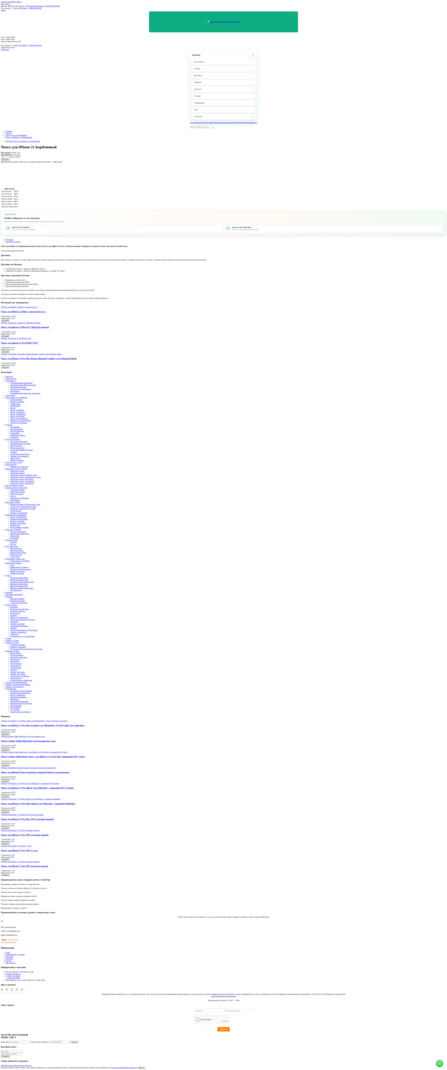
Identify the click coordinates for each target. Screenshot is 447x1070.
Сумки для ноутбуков (18, 603)
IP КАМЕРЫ (15, 708)
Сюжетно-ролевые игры (20, 454)
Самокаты (14, 622)
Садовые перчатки (17, 645)
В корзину (5, 160)
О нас (8, 952)
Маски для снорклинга (19, 618)
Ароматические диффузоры (21, 680)
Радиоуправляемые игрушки (21, 450)
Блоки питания (16, 400)
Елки (12, 565)
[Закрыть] (295, 15)
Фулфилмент (199, 103)
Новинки (9, 377)
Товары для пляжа (17, 624)
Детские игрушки (13, 439)
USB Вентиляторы (17, 435)
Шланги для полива (18, 647)
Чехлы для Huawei (17, 412)
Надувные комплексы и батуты (22, 620)
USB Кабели (15, 406)
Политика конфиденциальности (223, 996)
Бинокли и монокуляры (19, 609)
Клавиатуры (15, 525)
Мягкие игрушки (17, 460)
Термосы (13, 670)
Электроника (11, 689)
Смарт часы (15, 557)
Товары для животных (14, 687)
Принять (141, 1068)
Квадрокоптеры (16, 429)
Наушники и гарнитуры (15, 559)
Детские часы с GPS (14, 462)
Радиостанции (16, 706)
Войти (3, 10)
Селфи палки (15, 404)
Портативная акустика (19, 701)
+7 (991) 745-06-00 (19, 8)
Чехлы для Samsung (18, 414)
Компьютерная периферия (16, 515)
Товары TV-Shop (12, 641)
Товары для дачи (12, 643)
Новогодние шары (17, 571)
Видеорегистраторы (18, 387)
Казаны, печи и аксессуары (16, 488)
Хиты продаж (11, 379)
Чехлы (12, 408)
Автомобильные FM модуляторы (23, 385)
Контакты (198, 89)
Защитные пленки (17, 473)
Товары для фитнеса (18, 632)
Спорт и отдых (11, 605)
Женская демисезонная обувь (21, 588)
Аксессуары (10, 395)
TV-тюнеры (15, 710)
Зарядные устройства (18, 423)
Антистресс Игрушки (18, 442)
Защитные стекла (17, 471)
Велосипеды (15, 613)
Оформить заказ (7, 1066)
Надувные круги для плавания (22, 636)
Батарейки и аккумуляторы (21, 691)
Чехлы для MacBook (18, 517)
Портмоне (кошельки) (14, 594)
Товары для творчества (19, 456)
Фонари (13, 628)
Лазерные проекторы (18, 657)
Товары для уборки (17, 674)
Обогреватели (15, 678)
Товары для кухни (17, 672)
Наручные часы (12, 546)
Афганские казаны (17, 492)
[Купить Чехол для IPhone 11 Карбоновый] (23, 141)
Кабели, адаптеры (17, 521)
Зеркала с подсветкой (18, 513)
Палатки (13, 542)
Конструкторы (16, 446)
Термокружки (15, 668)
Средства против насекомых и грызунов (26, 649)
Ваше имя (5, 1042)
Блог (196, 109)
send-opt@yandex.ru (37, 6)
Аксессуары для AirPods (19, 561)
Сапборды (14, 634)
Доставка (198, 75)
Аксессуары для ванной (19, 676)
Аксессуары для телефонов (16, 135)
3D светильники (16, 655)
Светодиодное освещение (20, 712)
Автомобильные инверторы (21, 383)
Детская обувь (15, 590)
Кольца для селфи (17, 402)
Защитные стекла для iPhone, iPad (23, 475)
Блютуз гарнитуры (17, 695)
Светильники (15, 666)
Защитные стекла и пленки (16, 469)
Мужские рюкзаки (17, 601)
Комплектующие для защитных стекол (25, 477)
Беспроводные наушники (20, 693)
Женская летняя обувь (19, 584)
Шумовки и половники (19, 498)
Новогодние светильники (20, 569)
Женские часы (16, 548)
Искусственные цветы (14, 486)
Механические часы (18, 553)
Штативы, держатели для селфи (23, 509)
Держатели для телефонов (20, 389)
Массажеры (14, 536)
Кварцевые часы (16, 550)
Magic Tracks (15, 458)
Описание (10, 240)
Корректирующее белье (19, 534)
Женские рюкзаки (17, 599)
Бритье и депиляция (18, 532)
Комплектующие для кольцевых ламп (25, 504)
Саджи (13, 496)
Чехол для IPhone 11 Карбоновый (19, 137)
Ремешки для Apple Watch (20, 421)
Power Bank (14, 433)
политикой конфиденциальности (124, 1068)
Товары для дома (12, 651)
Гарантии (9, 959)
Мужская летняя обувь (19, 578)
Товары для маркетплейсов (16, 682)
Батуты (13, 544)
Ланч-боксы (15, 659)
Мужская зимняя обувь (19, 580)
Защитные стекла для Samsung (22, 481)
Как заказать (199, 62)
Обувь (8, 576)
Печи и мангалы (16, 494)
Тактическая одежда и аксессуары (23, 630)
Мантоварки (15, 500)
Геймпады (14, 437)
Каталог (196, 55)
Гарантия (197, 82)
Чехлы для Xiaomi (17, 416)
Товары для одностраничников (18, 685)
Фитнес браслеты (17, 431)
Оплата (197, 68)
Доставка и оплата (13, 242)
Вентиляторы (15, 653)
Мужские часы (16, 555)
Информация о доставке (15, 954)
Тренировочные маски (19, 626)
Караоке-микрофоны (18, 697)
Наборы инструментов (19, 467)
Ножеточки (14, 662)
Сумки (8, 638)
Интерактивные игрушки (20, 444)
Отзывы (197, 96)
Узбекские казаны (17, 490)
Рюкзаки (9, 597)
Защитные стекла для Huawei (21, 483)
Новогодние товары (14, 563)
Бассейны (14, 607)
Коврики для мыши (18, 523)
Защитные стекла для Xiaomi (21, 479)
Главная (9, 131)
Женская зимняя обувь (19, 586)
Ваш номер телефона (39, 1042)
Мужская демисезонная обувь (22, 582)
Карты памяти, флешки (19, 527)
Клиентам (198, 116)
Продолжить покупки (22, 1066)
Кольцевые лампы (13, 502)
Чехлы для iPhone (17, 410)
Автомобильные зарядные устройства (25, 393)
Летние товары (12, 540)
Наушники (14, 699)
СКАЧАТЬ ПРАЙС (52, 6)
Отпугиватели (16, 664)
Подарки (9, 592)
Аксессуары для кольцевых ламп (23, 506)
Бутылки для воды (17, 611)
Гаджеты (9, 425)
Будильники (15, 427)
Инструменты (11, 465)
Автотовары (10, 381)
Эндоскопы (14, 391)
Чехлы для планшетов (19, 418)
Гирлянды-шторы (17, 574)
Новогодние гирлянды (19, 567)
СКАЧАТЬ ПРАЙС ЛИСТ (11, 2)
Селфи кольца (15, 511)
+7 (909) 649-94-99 (34, 8)
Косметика (14, 538)
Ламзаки (13, 615)
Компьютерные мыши (19, 519)
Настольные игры (17, 448)
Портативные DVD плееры (21, 703)
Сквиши (13, 452)
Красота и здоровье (13, 530)
